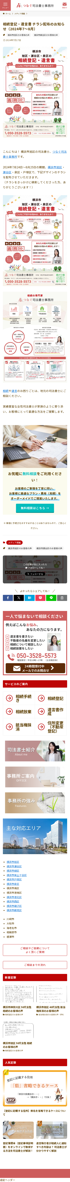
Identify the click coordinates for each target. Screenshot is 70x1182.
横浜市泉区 (13, 884)
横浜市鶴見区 (14, 910)
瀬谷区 (7, 172)
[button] (8, 598)
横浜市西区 (13, 901)
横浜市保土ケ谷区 (17, 875)
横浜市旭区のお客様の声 (18, 34)
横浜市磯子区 (14, 906)
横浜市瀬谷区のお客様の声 (46, 34)
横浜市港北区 (14, 897)
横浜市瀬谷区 (14, 866)
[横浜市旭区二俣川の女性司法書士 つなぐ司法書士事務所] (35, 5)
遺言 (14, 391)
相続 (6, 391)
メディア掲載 (14, 542)
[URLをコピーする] (62, 598)
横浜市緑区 (13, 870)
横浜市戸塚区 (14, 879)
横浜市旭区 (55, 167)
